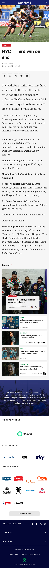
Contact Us (23, 554)
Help (16, 554)
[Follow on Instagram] (45, 524)
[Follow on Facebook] (37, 524)
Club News (6, 45)
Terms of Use (19, 549)
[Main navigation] (3, 2)
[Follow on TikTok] (32, 524)
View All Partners (24, 513)
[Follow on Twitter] (41, 524)
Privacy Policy (29, 549)
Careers (11, 554)
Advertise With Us (34, 554)
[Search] (45, 2)
